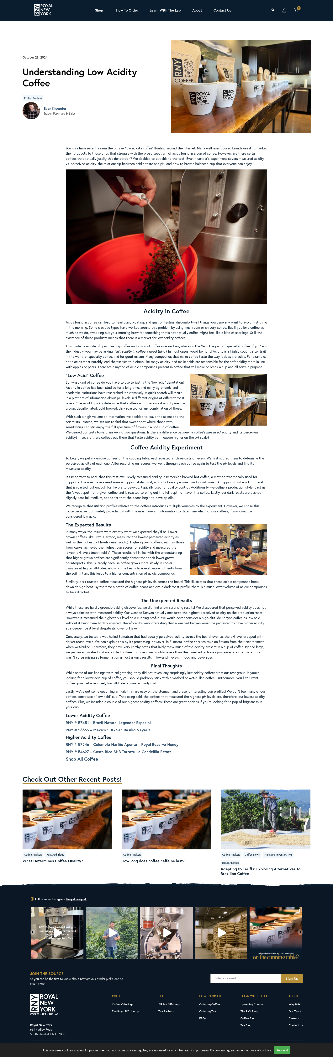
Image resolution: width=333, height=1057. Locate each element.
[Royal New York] (43, 10)
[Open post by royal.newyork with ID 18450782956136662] (57, 933)
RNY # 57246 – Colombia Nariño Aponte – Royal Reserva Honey (122, 744)
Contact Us (222, 10)
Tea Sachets (166, 1011)
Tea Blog (245, 1025)
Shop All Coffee (82, 759)
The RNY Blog (248, 1011)
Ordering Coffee (209, 1004)
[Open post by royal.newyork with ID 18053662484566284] (166, 933)
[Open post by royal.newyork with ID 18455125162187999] (221, 933)
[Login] (284, 10)
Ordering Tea (207, 1011)
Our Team (295, 1011)
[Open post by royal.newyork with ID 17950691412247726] (112, 933)
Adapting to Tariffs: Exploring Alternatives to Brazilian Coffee (260, 871)
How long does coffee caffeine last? (153, 861)
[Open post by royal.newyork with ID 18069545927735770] (276, 933)
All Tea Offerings (169, 1004)
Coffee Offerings (122, 1004)
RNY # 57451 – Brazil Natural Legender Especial (108, 722)
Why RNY (294, 1004)
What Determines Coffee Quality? (53, 861)
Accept (282, 1050)
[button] (32, 932)
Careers (294, 1018)
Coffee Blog (247, 1018)
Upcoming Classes (252, 1004)
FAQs (202, 1018)
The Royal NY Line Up (125, 1011)
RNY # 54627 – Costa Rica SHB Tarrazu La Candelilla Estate (119, 751)
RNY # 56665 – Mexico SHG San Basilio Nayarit (108, 730)
